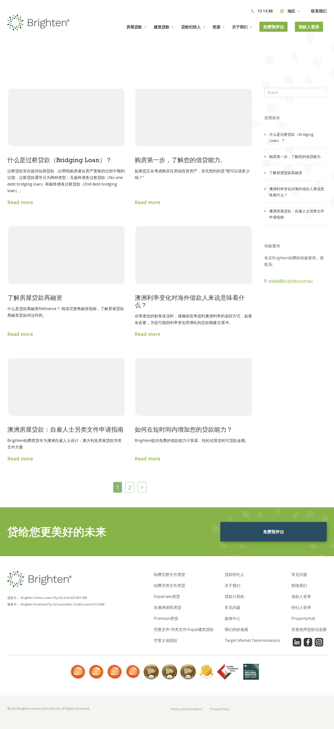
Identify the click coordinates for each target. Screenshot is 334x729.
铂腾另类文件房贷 (169, 585)
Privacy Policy (219, 709)
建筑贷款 (161, 27)
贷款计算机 (234, 596)
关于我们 (232, 585)
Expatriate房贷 (167, 596)
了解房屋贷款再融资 (285, 172)
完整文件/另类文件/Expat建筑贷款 (184, 629)
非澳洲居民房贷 (167, 607)
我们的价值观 (236, 629)
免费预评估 (273, 27)
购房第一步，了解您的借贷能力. (295, 156)
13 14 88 (265, 11)
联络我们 (299, 585)
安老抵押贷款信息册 (309, 629)
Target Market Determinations (252, 640)
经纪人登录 (301, 607)
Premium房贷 (166, 618)
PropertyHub (303, 618)
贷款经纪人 (234, 574)
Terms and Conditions (187, 709)
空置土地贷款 (165, 640)
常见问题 (232, 607)
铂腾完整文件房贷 (169, 574)
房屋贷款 (134, 27)
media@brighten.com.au (290, 280)
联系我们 (319, 11)
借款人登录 (309, 27)
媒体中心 (232, 618)
